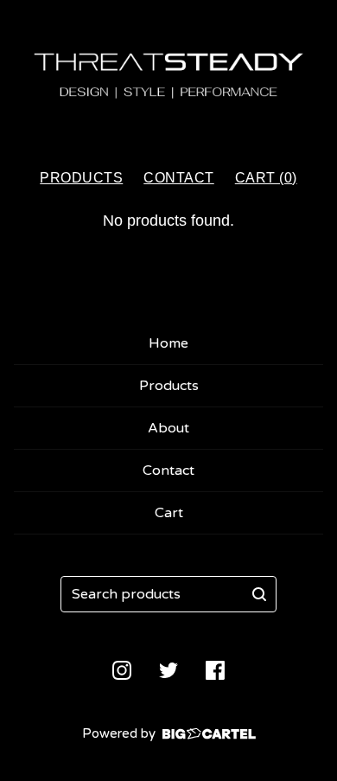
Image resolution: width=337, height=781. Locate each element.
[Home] (168, 76)
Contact (178, 177)
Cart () (266, 177)
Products (81, 177)
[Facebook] (215, 670)
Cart (169, 513)
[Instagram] (122, 670)
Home (168, 343)
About (168, 428)
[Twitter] (168, 670)
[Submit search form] (259, 594)
